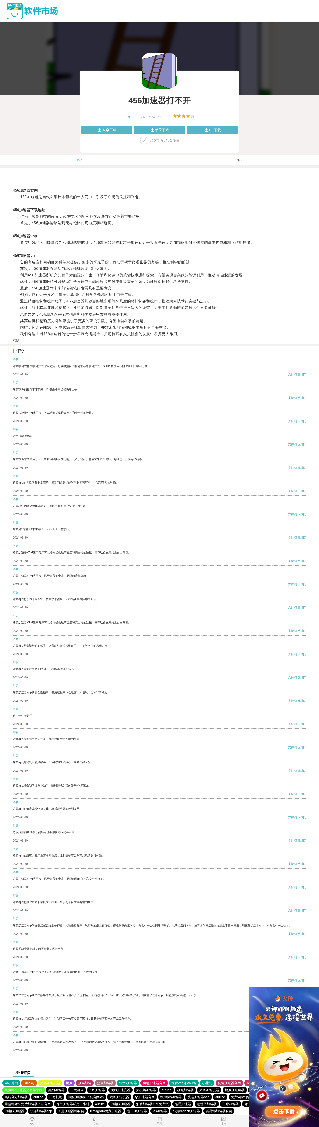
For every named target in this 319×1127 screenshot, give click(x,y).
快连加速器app (198, 1097)
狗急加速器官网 (154, 1083)
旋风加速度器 (50, 1083)
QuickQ (29, 1083)
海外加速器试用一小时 (73, 1104)
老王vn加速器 (137, 1111)
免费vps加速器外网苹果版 (24, 1090)
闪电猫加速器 (120, 1104)
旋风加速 (84, 1083)
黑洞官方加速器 (16, 1097)
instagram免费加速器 (105, 1111)
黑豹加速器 (56, 1090)
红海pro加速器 (171, 1097)
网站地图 (11, 1083)
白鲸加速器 (230, 1104)
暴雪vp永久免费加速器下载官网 (28, 1104)
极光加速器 (185, 1090)
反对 (300, 374)
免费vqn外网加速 (183, 1083)
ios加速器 (160, 1111)
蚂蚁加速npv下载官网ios (86, 1097)
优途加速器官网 (229, 1083)
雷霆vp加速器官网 (219, 1111)
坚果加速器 (105, 1083)
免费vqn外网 (240, 1097)
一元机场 (77, 1090)
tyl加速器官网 (145, 1097)
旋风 (69, 1083)
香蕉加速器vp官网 (71, 1111)
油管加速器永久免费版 (152, 1104)
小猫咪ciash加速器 (186, 1111)
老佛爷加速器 (206, 1104)
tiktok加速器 (128, 1083)
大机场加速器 (146, 1090)
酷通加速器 (183, 1104)
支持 (291, 374)
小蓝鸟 (207, 1083)
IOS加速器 (97, 1090)
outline (166, 1090)
